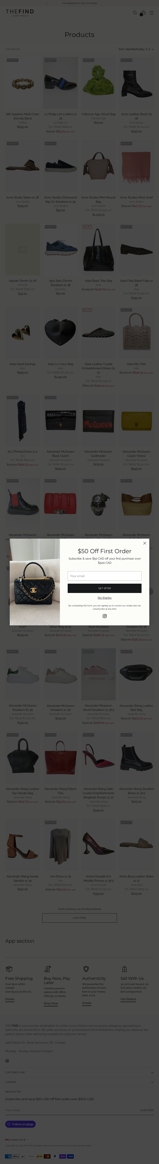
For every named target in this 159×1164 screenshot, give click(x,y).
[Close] (145, 543)
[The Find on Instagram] (104, 617)
